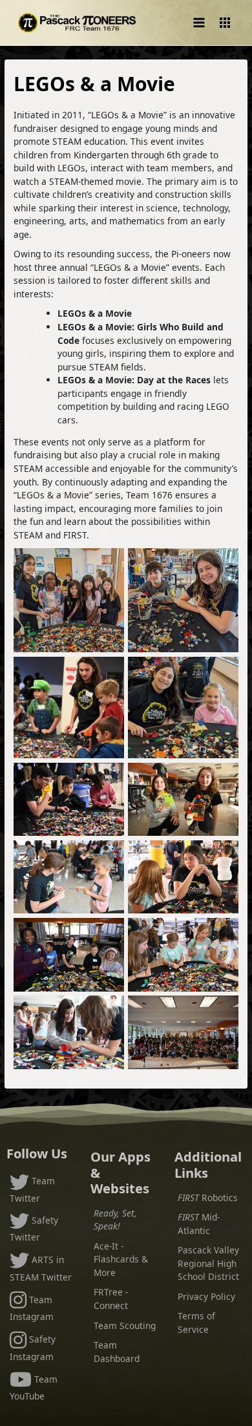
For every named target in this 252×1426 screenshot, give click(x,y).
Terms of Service (196, 1323)
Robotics (208, 1197)
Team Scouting (125, 1325)
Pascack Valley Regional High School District (208, 1263)
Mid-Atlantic (199, 1224)
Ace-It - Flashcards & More (121, 1259)
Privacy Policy (206, 1296)
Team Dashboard (117, 1352)
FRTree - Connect (111, 1299)
